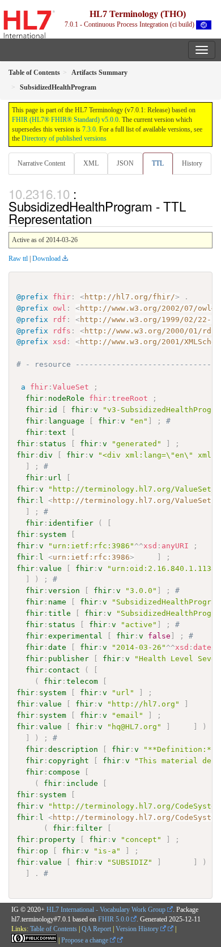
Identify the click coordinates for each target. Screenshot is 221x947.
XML (91, 163)
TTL (158, 163)
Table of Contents (53, 929)
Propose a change (85, 940)
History (192, 163)
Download (46, 259)
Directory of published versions (64, 138)
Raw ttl (18, 259)
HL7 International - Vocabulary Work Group (105, 910)
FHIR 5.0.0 (113, 919)
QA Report (96, 929)
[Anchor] (98, 218)
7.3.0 (89, 129)
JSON (125, 163)
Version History (138, 929)
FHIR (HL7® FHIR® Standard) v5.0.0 (65, 120)
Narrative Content (41, 163)
